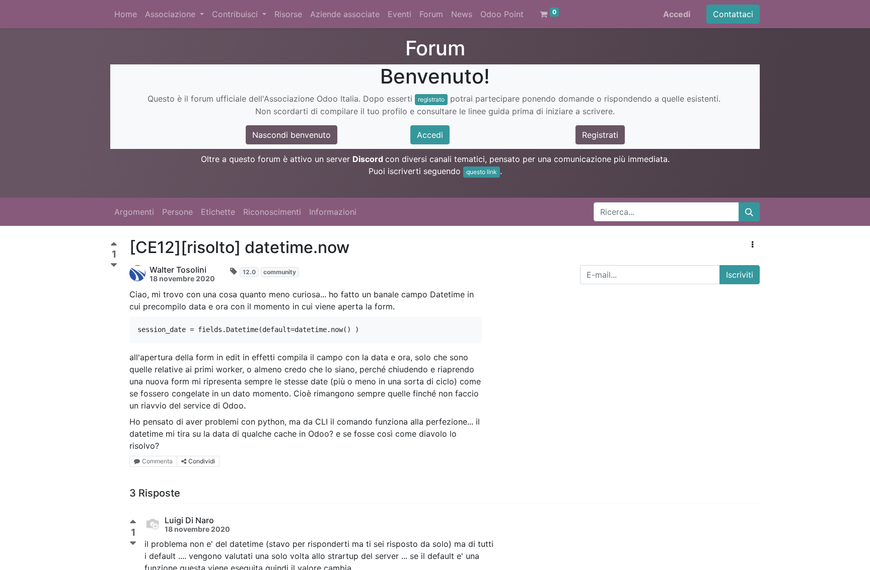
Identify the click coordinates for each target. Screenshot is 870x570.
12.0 (249, 272)
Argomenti (134, 212)
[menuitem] (125, 14)
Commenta (157, 461)
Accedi (676, 14)
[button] (752, 244)
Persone (177, 212)
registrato (431, 99)
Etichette (218, 212)
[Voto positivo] (113, 245)
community (279, 272)
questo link (481, 172)
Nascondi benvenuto (291, 135)
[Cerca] (749, 211)
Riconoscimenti (272, 212)
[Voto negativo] (113, 265)
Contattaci (733, 14)
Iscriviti (739, 275)
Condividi (201, 461)
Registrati (600, 135)
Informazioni (332, 212)
